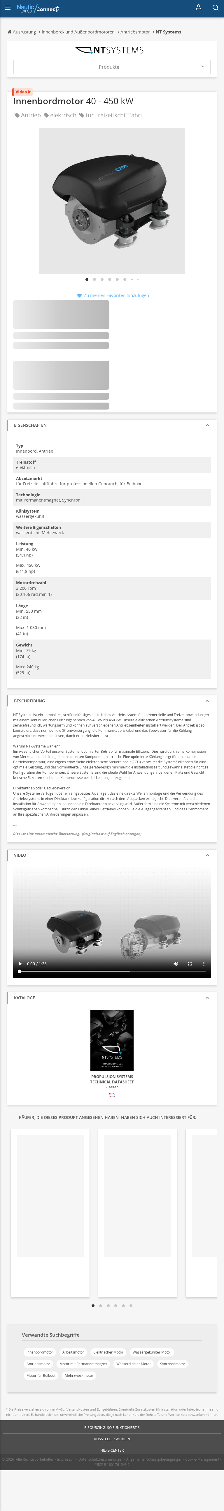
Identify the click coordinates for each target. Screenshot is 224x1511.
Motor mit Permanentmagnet (83, 1363)
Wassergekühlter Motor (152, 1352)
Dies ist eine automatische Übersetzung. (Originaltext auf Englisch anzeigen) (77, 833)
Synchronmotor (172, 1363)
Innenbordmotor (40, 1352)
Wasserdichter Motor (133, 1363)
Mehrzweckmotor (79, 1375)
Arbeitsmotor (73, 1352)
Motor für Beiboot (41, 1375)
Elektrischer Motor (108, 1352)
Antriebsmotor (38, 1363)
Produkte (109, 67)
